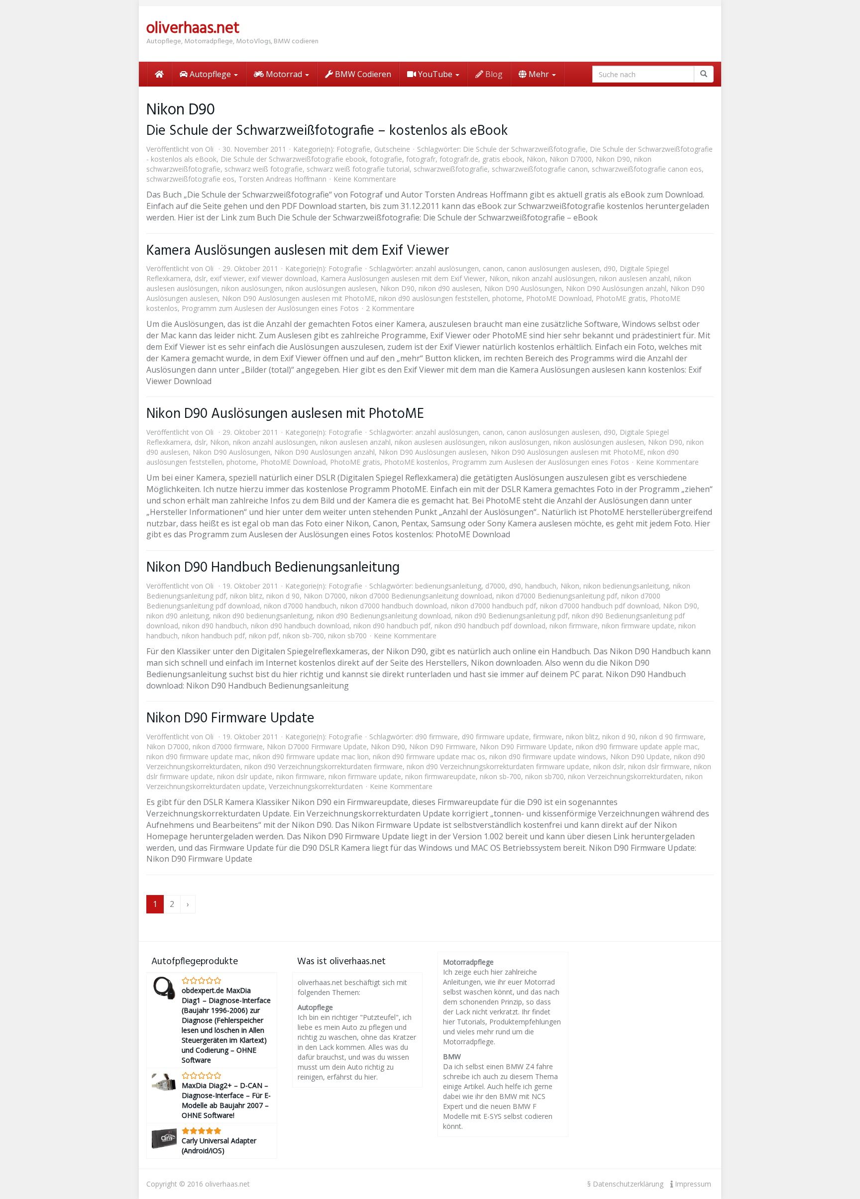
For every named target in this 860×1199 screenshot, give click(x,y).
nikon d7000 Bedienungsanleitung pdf (556, 595)
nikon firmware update (638, 625)
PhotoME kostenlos (416, 462)
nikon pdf (264, 635)
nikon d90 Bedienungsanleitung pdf (511, 615)
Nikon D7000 (570, 159)
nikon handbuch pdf (213, 635)
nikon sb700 (347, 635)
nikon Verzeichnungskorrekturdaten (624, 776)
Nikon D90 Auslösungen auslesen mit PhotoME (298, 298)
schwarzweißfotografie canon (540, 169)
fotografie (386, 159)
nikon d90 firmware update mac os (429, 756)
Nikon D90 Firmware (442, 746)
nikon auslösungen (251, 288)
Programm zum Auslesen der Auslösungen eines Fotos (270, 308)
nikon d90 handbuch (214, 625)
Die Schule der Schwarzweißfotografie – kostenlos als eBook (327, 131)
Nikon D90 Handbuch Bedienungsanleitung (273, 568)
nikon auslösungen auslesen (331, 288)
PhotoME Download (559, 298)
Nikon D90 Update (640, 756)
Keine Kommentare (364, 179)
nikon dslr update (244, 776)
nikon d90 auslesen (449, 288)
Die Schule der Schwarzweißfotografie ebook (293, 159)
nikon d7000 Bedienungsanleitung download (421, 595)
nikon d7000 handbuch (300, 605)
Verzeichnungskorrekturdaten (316, 786)
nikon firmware (573, 625)
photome (507, 298)
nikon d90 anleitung (177, 615)
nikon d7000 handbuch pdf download (599, 605)
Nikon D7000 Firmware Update (317, 746)
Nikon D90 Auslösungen (523, 288)
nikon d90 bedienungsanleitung (263, 615)
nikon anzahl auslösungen (553, 278)
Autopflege (210, 74)
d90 (610, 268)
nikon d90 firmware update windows (547, 756)
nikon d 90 (283, 595)
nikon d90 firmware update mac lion (311, 756)
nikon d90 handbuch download (300, 625)
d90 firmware (436, 736)
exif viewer (227, 278)
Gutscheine (392, 149)
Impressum (692, 1184)
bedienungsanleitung (448, 586)
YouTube (435, 74)
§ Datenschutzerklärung (625, 1184)
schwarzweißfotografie (451, 169)
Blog (493, 74)
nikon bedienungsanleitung (626, 586)
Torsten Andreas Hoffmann (282, 179)
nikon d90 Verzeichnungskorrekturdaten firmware (323, 766)
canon (493, 268)
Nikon (536, 159)
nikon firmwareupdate (440, 776)
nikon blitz (246, 595)
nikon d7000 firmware (228, 746)
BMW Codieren (362, 74)
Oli (209, 149)
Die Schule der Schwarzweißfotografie (524, 149)
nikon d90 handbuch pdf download (489, 625)
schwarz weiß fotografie (263, 169)
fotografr (420, 159)
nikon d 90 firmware (672, 736)
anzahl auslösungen (447, 268)
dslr (200, 278)
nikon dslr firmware (659, 766)
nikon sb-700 (303, 635)
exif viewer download (282, 278)
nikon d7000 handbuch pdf (493, 605)
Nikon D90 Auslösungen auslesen (433, 452)
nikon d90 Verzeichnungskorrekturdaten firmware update (498, 766)
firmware (547, 736)
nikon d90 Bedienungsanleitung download (384, 615)
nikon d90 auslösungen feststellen (433, 298)
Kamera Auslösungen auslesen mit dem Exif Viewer (297, 251)
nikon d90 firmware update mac (197, 756)
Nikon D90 (613, 159)
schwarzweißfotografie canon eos (647, 169)
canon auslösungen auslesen (553, 268)
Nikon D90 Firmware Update (230, 718)
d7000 (495, 586)
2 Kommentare (390, 308)
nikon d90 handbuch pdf (391, 625)
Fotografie (353, 149)
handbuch (540, 586)
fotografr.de (458, 159)
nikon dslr (608, 766)
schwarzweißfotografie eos (190, 179)
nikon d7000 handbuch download (393, 605)
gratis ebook (502, 159)
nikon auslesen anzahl (634, 278)
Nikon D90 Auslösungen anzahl (616, 288)
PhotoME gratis (621, 298)
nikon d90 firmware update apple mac (637, 746)
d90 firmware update (495, 736)
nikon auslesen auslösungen (440, 442)
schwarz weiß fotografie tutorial (358, 169)
